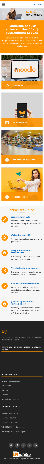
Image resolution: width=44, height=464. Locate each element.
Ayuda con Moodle (9, 422)
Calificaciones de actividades (25, 283)
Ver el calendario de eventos (24, 268)
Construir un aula (8, 418)
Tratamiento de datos (10, 399)
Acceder (38, 4)
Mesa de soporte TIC (9, 413)
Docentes (5, 390)
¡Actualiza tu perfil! (20, 235)
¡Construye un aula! (21, 217)
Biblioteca (5, 395)
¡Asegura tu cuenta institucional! (20, 251)
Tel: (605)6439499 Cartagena (13, 427)
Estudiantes (6, 385)
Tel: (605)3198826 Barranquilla (13, 431)
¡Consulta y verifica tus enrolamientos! (22, 302)
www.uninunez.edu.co (10, 381)
